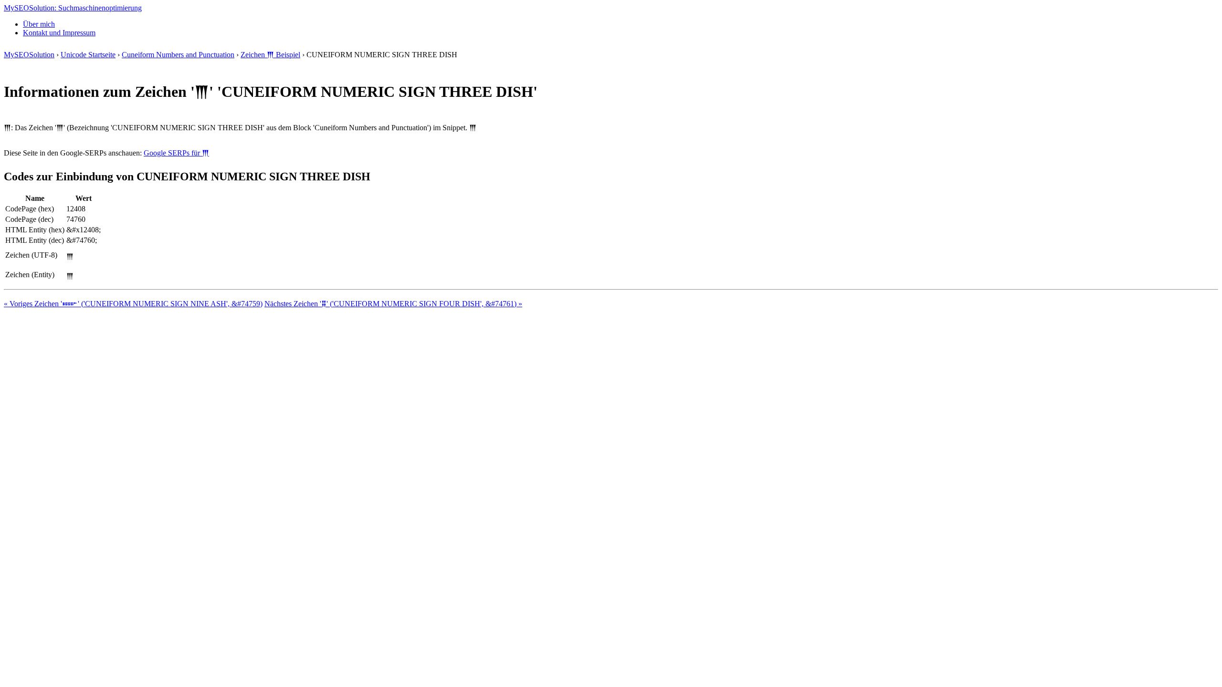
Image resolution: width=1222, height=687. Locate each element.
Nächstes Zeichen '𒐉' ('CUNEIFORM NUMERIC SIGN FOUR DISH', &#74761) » (393, 304)
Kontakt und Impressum (59, 33)
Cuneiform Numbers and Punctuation (178, 55)
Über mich (39, 24)
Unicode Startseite (88, 55)
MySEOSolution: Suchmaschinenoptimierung (73, 8)
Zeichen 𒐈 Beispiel (270, 55)
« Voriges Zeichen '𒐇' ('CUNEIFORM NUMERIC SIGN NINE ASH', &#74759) (133, 304)
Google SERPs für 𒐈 (176, 153)
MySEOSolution (29, 55)
